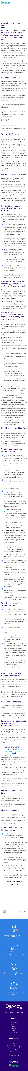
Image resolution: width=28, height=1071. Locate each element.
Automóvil (14, 1024)
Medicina (14, 1026)
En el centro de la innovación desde (14, 974)
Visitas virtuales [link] (14, 1052)
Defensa (14, 1028)
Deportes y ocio (14, 1032)
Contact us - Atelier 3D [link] (14, 1048)
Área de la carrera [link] (14, 1055)
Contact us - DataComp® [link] (14, 1046)
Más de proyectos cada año (14, 955)
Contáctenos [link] (14, 1044)
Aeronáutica (14, 1022)
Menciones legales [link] (14, 1050)
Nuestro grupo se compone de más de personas (14, 936)
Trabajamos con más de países (14, 993)
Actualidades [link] (14, 1042)
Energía (14, 1030)
